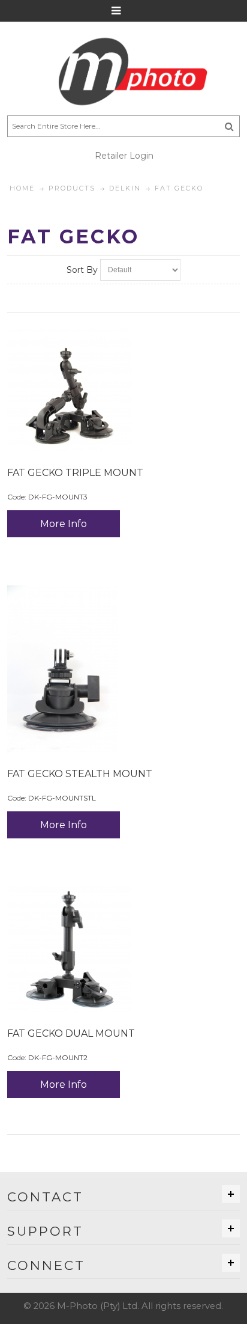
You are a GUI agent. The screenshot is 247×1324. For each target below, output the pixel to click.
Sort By (82, 269)
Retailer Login (124, 155)
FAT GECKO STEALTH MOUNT (79, 773)
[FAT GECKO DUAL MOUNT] (123, 949)
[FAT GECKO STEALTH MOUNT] (123, 668)
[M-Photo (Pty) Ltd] (123, 71)
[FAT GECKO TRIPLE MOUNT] (123, 388)
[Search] (229, 126)
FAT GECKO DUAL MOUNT (71, 1033)
